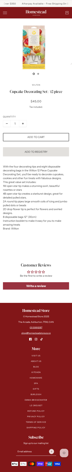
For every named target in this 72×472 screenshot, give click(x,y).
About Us (36, 361)
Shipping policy (36, 427)
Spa (36, 383)
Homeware (36, 378)
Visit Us (36, 356)
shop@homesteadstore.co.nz (36, 333)
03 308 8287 (36, 327)
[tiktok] (41, 339)
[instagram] (36, 339)
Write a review (36, 286)
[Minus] (7, 123)
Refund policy (36, 411)
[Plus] (23, 123)
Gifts (36, 389)
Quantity (9, 116)
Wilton (36, 85)
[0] (34, 74)
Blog (36, 367)
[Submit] (51, 451)
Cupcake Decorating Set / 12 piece (36, 91)
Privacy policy (36, 416)
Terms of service (36, 422)
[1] (38, 74)
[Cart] (67, 13)
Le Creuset (36, 405)
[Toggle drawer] (5, 13)
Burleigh (36, 394)
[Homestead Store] (36, 12)
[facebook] (30, 339)
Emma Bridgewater (36, 400)
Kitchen (36, 372)
